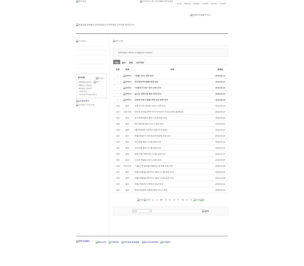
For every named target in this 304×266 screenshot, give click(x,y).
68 (183, 200)
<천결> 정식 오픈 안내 (144, 76)
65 (170, 200)
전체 (117, 62)
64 (166, 200)
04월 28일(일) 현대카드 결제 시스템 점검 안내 (154, 172)
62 (157, 200)
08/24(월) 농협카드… (86, 82)
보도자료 (140, 62)
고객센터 (223, 3)
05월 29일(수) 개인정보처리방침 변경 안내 (153, 136)
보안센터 (214, 3)
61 (153, 200)
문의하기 (91, 53)
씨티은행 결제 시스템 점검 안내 (148, 142)
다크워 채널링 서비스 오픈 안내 (148, 160)
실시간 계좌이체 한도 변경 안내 (148, 94)
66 (174, 200)
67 (178, 200)
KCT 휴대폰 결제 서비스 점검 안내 (149, 124)
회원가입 (187, 3)
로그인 (179, 3)
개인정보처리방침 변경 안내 (146, 82)
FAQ (91, 48)
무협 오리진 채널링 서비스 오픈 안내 (150, 106)
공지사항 (91, 61)
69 (187, 200)
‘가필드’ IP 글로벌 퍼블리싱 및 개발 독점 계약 (154, 166)
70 (191, 200)
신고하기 (91, 57)
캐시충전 (205, 3)
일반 (124, 62)
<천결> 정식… (84, 91)
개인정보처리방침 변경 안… (88, 94)
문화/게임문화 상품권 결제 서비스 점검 (151, 190)
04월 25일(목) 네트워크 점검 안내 (149, 184)
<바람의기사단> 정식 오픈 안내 (148, 88)
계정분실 (196, 3)
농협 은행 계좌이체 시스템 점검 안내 (150, 154)
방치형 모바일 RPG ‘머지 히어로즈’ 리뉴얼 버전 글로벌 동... (160, 112)
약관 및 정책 (91, 66)
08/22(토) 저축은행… (86, 85)
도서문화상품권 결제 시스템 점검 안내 (151, 118)
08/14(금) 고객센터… (86, 88)
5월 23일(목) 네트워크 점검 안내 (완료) (151, 130)
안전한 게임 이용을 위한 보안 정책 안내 (151, 100)
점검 (131, 62)
